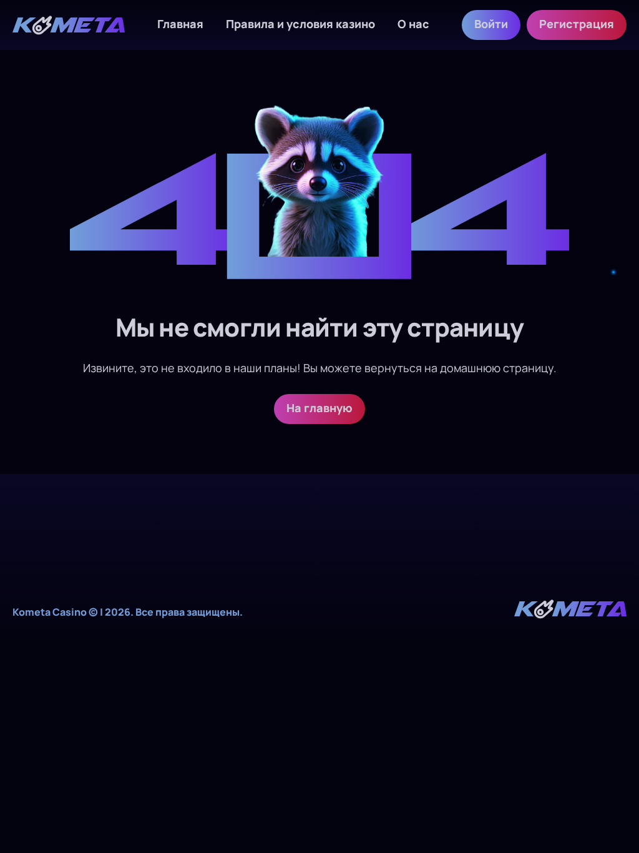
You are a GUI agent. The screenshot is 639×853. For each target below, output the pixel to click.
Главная (180, 23)
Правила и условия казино (300, 23)
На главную (319, 407)
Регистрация (576, 23)
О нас (413, 23)
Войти (491, 23)
